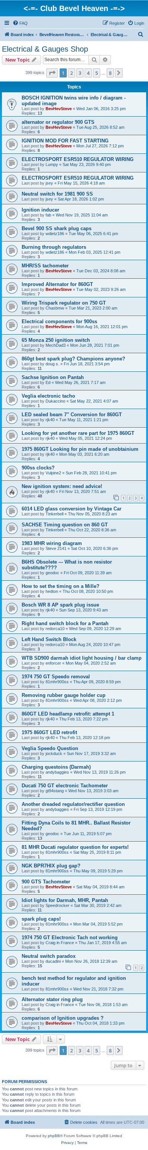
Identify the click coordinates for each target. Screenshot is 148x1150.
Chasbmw (55, 308)
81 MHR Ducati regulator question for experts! (75, 847)
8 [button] (110, 73)
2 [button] (71, 73)
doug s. (52, 364)
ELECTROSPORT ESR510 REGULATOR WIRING (78, 159)
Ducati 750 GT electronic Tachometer (65, 785)
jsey (49, 183)
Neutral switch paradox (49, 956)
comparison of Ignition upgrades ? (63, 1018)
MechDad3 (56, 345)
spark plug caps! (41, 919)
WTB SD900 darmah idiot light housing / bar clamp (82, 658)
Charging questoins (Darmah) (56, 767)
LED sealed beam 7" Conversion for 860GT (72, 414)
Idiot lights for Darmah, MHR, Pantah (65, 900)
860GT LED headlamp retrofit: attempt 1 (68, 714)
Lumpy (52, 164)
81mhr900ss (57, 681)
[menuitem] (20, 23)
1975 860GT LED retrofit (49, 732)
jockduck (54, 753)
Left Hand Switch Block (49, 639)
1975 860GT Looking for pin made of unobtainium (80, 449)
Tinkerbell (54, 514)
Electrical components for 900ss (59, 321)
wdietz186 (55, 233)
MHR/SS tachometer (45, 266)
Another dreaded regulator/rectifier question (73, 804)
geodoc (52, 572)
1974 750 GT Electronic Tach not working (70, 937)
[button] (52, 72)
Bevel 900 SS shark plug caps (56, 228)
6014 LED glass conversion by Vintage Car (71, 509)
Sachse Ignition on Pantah (53, 377)
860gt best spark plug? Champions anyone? (73, 359)
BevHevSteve (59, 108)
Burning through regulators (54, 247)
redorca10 (55, 628)
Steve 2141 (56, 548)
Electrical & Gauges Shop (45, 49)
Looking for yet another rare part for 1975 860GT (78, 433)
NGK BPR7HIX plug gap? (51, 866)
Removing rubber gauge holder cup (63, 695)
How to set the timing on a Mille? (60, 586)
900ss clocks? (38, 468)
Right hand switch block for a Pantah (65, 623)
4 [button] (88, 73)
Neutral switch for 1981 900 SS (57, 194)
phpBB (54, 1136)
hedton (52, 591)
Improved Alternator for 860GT (57, 284)
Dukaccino (55, 401)
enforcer (53, 663)
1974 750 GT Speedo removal (56, 676)
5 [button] (96, 73)
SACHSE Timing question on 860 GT (65, 525)
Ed (48, 382)
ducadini (53, 961)
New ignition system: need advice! (62, 486)
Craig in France (60, 942)
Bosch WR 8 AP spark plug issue (60, 605)
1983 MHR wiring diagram (52, 543)
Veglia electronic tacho (48, 396)
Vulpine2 (53, 473)
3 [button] (80, 73)
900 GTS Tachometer (46, 882)
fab (48, 215)
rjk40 (50, 419)
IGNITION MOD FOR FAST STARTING (65, 141)
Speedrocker (57, 905)
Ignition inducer (40, 210)
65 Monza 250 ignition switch (56, 340)
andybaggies (57, 772)
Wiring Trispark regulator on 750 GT (64, 303)
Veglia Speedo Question (50, 748)
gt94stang (55, 790)
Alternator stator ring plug (52, 999)
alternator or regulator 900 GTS (58, 122)
